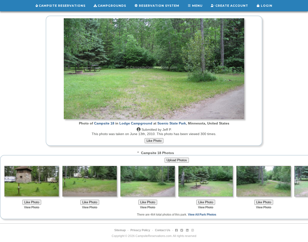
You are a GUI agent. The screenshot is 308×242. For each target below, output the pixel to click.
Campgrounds (111, 5)
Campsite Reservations (61, 5)
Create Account (231, 5)
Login (266, 5)
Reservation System (158, 5)
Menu (197, 5)
